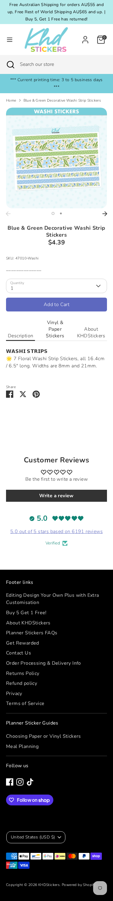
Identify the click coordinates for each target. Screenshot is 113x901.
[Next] (104, 213)
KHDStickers (49, 884)
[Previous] (8, 213)
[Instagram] (20, 782)
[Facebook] (9, 782)
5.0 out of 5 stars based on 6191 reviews (56, 531)
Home (11, 100)
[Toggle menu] (8, 40)
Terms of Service (25, 703)
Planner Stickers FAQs (31, 633)
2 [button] (61, 213)
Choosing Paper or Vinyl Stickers (43, 736)
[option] (56, 158)
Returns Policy (22, 673)
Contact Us (18, 653)
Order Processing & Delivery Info (43, 663)
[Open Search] (10, 64)
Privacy (14, 693)
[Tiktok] (30, 782)
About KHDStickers (91, 332)
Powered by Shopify (79, 884)
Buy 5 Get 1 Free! (26, 612)
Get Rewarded (22, 643)
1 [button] (53, 213)
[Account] (85, 37)
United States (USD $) (33, 837)
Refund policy (21, 683)
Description (20, 336)
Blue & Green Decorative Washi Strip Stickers (62, 100)
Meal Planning (22, 746)
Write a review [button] (56, 495)
